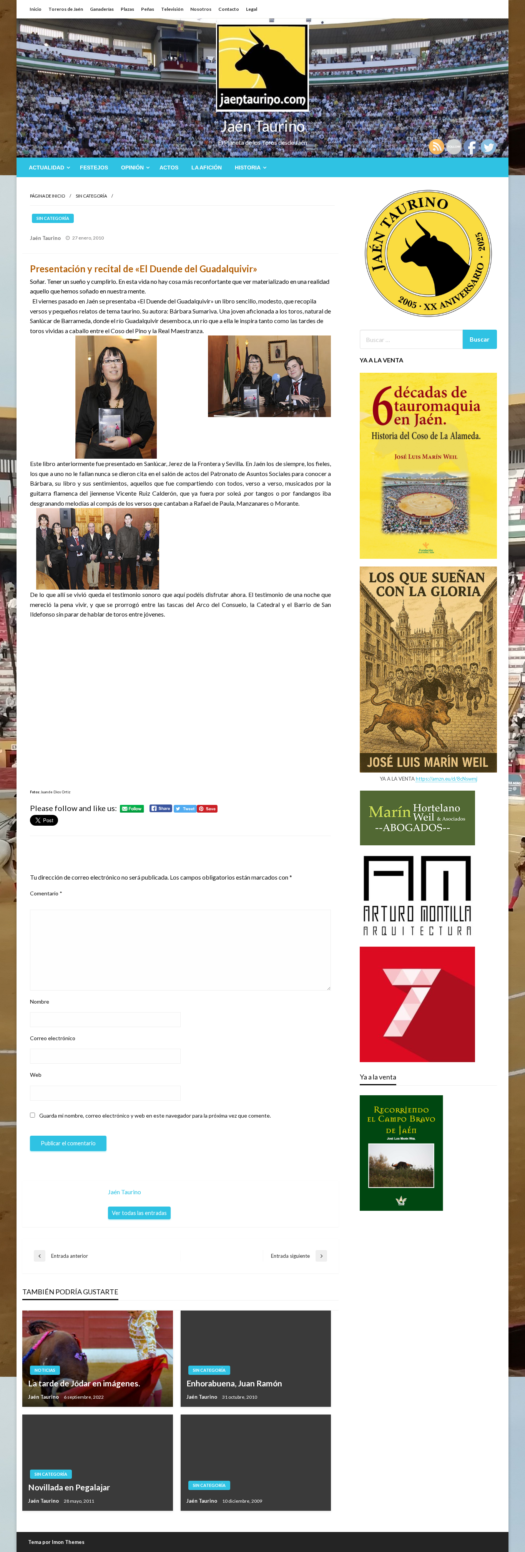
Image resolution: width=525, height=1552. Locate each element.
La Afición (206, 167)
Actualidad (46, 167)
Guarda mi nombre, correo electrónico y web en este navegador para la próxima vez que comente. (155, 1115)
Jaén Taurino (263, 126)
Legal (251, 9)
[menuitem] (47, 167)
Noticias (45, 1370)
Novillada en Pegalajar (69, 1487)
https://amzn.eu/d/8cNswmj (446, 779)
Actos (168, 167)
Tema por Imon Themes (56, 1542)
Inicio (36, 9)
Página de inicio (47, 195)
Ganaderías (102, 9)
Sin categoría (91, 195)
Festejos (94, 167)
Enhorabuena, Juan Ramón (234, 1383)
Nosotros (200, 9)
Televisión (172, 9)
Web (36, 1074)
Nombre (39, 1001)
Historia (248, 167)
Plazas (127, 9)
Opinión (132, 167)
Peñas (147, 9)
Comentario (46, 893)
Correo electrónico (52, 1038)
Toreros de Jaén (65, 9)
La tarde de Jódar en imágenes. (84, 1383)
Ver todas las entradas (139, 1213)
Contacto (228, 9)
